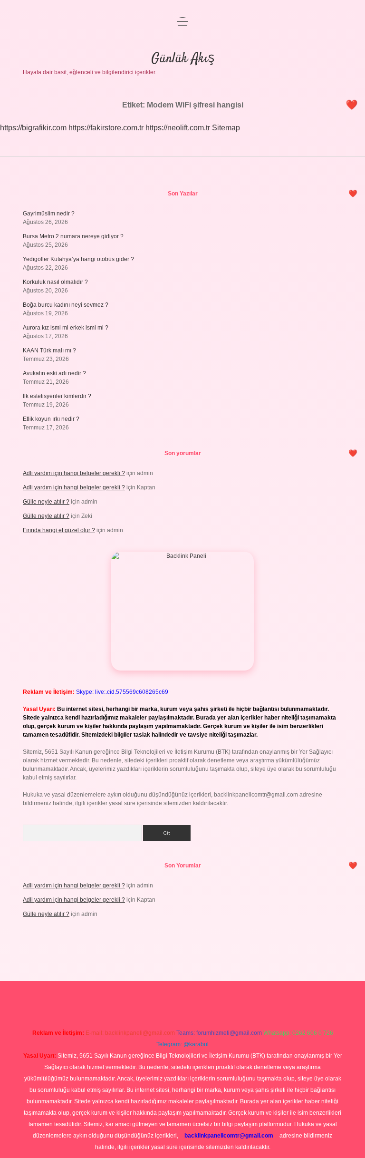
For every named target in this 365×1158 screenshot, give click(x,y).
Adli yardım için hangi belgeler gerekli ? (74, 473)
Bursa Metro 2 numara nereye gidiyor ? (73, 236)
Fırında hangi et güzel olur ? (59, 530)
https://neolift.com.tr (177, 128)
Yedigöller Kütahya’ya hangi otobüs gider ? (78, 259)
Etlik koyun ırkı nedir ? (51, 419)
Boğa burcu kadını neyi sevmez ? (65, 305)
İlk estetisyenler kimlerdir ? (57, 396)
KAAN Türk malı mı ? (49, 350)
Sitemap (226, 128)
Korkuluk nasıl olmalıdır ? (55, 282)
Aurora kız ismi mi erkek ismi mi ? (65, 327)
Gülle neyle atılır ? (46, 501)
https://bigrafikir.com (33, 128)
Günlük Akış (182, 58)
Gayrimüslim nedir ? (49, 213)
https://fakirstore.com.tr (106, 128)
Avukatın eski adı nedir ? (54, 373)
